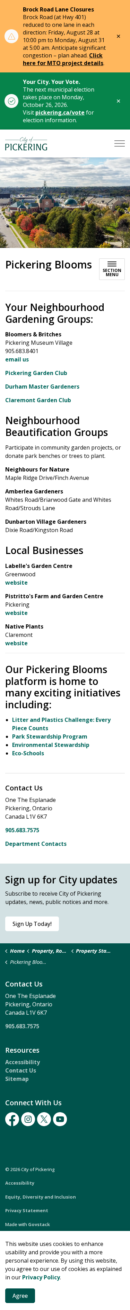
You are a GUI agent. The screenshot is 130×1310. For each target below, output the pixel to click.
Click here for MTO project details (63, 59)
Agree (20, 1296)
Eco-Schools (28, 753)
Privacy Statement (26, 1210)
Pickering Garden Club (36, 373)
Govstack (39, 1224)
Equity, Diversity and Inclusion (40, 1197)
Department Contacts (36, 844)
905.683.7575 (22, 830)
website (16, 582)
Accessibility (22, 1062)
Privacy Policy (41, 1277)
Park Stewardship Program (49, 736)
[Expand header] (119, 143)
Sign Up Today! (32, 924)
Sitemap (17, 1079)
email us (17, 359)
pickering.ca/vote (60, 112)
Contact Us (20, 1070)
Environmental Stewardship (50, 745)
